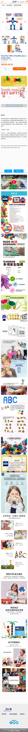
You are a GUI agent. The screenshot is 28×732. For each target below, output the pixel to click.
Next (25, 22)
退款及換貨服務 (13, 714)
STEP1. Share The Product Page (14, 105)
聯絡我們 (22, 714)
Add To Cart (20, 68)
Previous (2, 22)
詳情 (8, 171)
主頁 (3, 5)
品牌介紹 (18, 171)
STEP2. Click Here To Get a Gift (14, 106)
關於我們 (4, 714)
